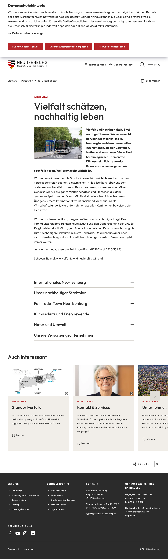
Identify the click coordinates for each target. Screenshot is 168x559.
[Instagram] (25, 533)
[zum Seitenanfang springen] (157, 464)
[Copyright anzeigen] (79, 157)
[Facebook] (10, 533)
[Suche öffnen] (142, 64)
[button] (84, 282)
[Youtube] (17, 533)
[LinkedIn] (33, 533)
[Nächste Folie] (155, 396)
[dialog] (84, 28)
